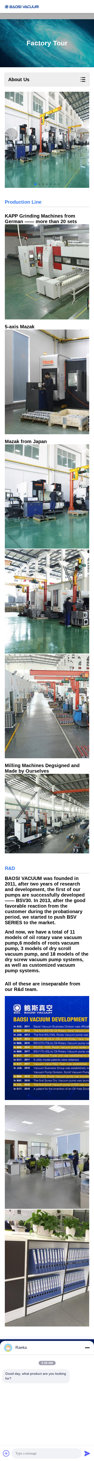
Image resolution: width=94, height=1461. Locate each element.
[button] (35, 184)
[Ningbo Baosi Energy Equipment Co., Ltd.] (22, 6)
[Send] (87, 1453)
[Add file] (6, 1453)
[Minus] (87, 1348)
